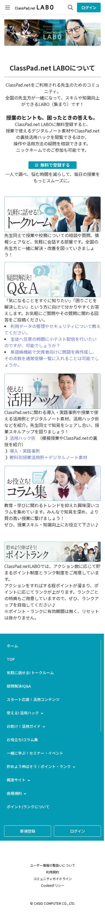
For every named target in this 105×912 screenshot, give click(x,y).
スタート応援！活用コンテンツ (33, 699)
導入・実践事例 (25, 451)
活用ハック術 (23, 438)
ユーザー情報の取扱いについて (52, 865)
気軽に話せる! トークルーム (30, 672)
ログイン (88, 7)
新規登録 (27, 831)
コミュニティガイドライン (52, 878)
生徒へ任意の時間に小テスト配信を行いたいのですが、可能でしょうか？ (50, 342)
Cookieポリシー (52, 885)
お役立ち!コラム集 (22, 739)
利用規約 (52, 872)
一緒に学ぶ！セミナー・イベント (35, 753)
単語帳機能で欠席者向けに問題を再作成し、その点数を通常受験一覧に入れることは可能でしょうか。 (51, 358)
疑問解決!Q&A (19, 686)
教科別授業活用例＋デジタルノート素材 (48, 457)
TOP (11, 659)
